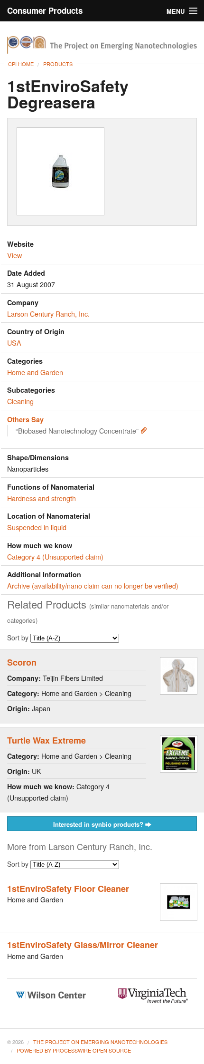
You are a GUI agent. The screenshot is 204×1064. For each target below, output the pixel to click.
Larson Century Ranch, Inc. (48, 314)
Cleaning (20, 401)
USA (14, 343)
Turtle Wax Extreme (46, 740)
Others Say (25, 419)
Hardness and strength (41, 498)
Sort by (18, 637)
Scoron (22, 662)
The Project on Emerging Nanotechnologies (100, 1041)
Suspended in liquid (36, 527)
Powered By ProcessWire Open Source (74, 1050)
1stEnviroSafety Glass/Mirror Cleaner (82, 944)
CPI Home (21, 64)
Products (58, 64)
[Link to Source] (143, 430)
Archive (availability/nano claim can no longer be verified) (92, 585)
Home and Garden (35, 372)
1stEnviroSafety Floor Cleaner (68, 888)
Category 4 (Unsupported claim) (55, 556)
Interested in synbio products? (99, 824)
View (14, 255)
